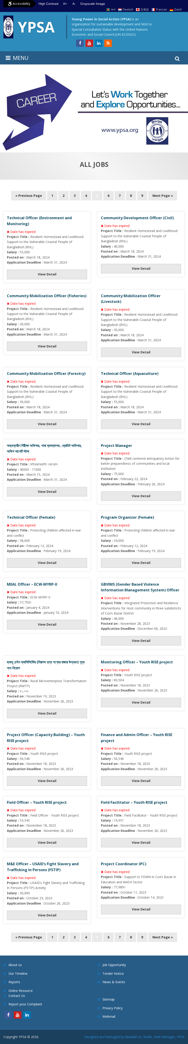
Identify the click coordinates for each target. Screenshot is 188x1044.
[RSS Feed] (108, 43)
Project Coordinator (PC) (123, 863)
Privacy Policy (112, 1008)
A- (74, 3)
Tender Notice (113, 973)
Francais (161, 9)
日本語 (145, 9)
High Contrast (48, 3)
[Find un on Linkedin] (98, 43)
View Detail (47, 274)
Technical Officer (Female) (31, 517)
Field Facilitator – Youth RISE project (134, 802)
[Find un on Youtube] (89, 43)
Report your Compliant (25, 1004)
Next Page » (162, 195)
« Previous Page (28, 195)
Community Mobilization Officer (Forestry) (46, 373)
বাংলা (113, 9)
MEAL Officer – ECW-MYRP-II (32, 584)
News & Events (113, 982)
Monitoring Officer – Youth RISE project (137, 662)
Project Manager (116, 445)
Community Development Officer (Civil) (137, 217)
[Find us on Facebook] (80, 43)
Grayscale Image (92, 3)
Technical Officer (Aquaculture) (129, 373)
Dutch (178, 9)
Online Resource (20, 990)
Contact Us (16, 995)
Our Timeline (18, 973)
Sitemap (108, 999)
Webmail (108, 1016)
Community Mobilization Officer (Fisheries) (46, 295)
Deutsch (128, 9)
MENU (20, 57)
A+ (65, 3)
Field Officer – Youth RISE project (37, 802)
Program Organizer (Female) (127, 517)
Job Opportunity (114, 965)
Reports (14, 982)
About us (15, 965)
